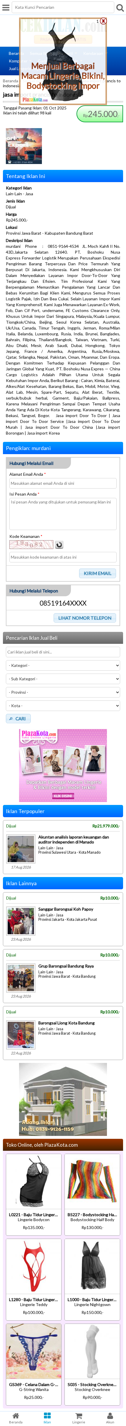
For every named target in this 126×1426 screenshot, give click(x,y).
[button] (97, 573)
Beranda (16, 53)
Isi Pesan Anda (24, 493)
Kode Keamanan (25, 536)
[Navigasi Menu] (6, 7)
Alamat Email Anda (27, 474)
